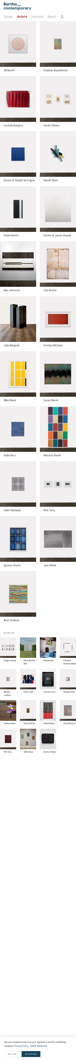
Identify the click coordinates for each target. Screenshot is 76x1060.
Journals (37, 16)
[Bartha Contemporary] (17, 6)
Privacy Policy (21, 1046)
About (51, 16)
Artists (22, 16)
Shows (8, 16)
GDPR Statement (38, 1046)
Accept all (31, 1054)
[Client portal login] (62, 17)
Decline (12, 1054)
